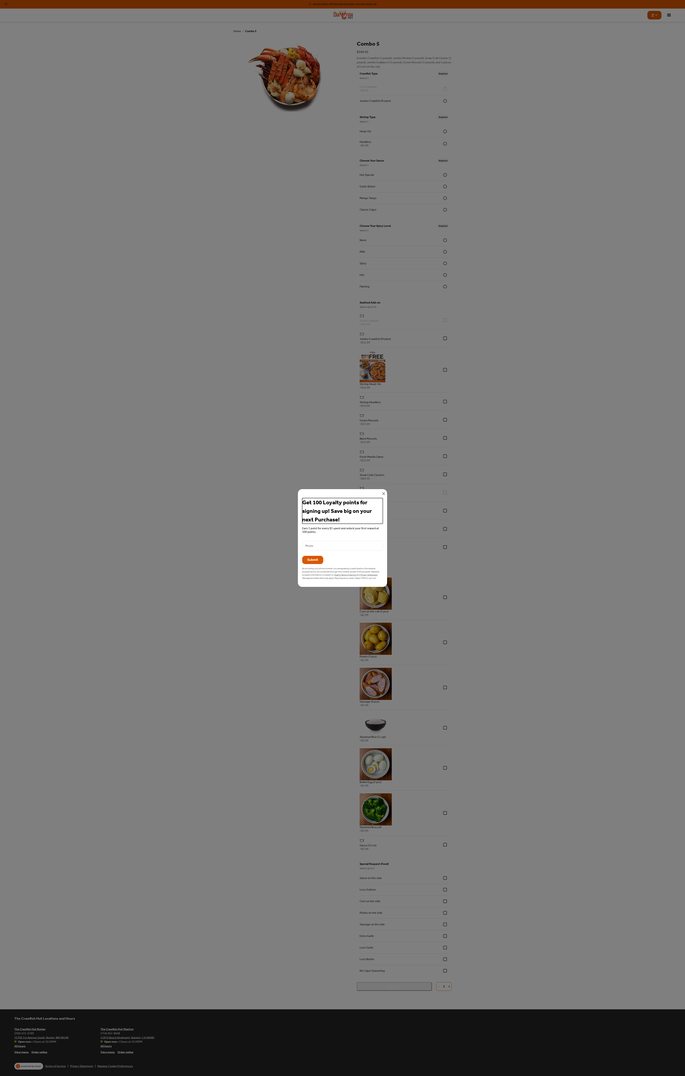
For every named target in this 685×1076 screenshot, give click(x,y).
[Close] (383, 493)
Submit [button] (312, 560)
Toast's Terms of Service (345, 575)
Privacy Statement (369, 575)
